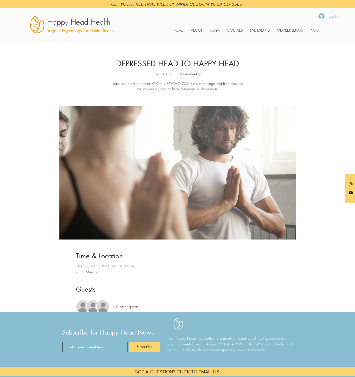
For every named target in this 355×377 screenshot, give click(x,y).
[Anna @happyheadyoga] (350, 184)
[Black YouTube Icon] (350, 192)
